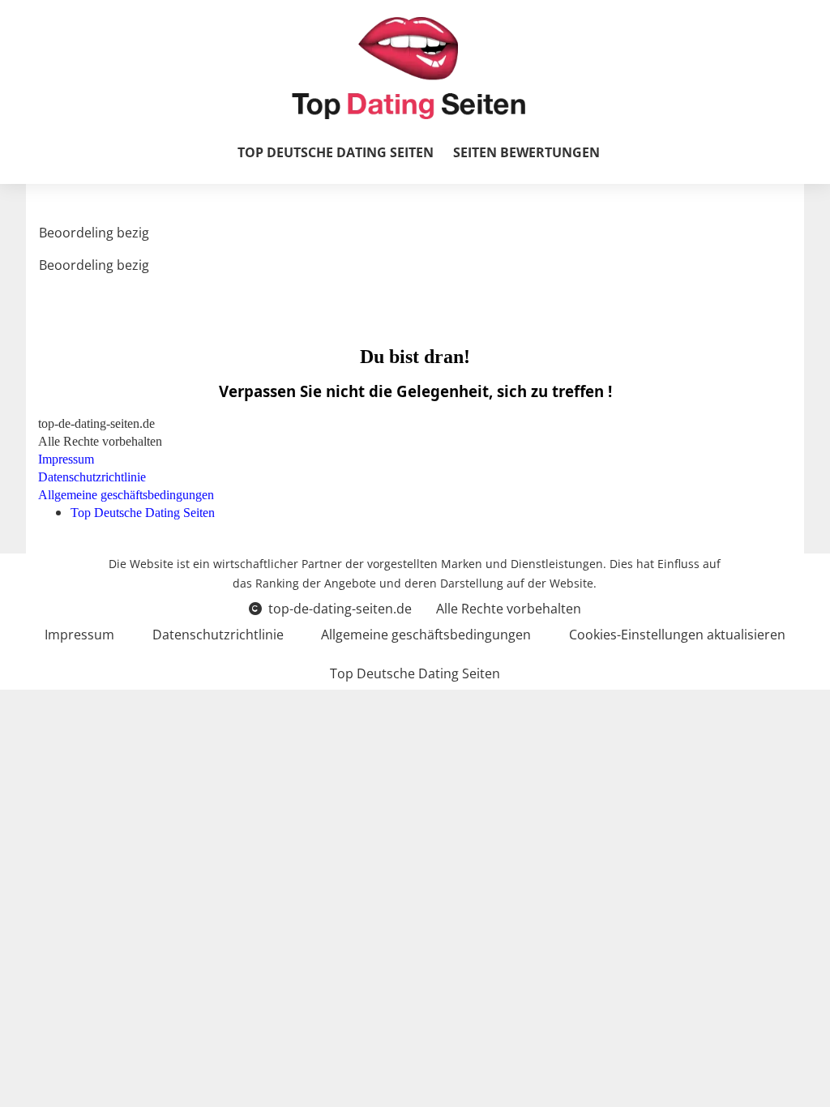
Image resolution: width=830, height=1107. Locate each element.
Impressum (79, 634)
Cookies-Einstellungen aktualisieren (677, 634)
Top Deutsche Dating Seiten (335, 152)
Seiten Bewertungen (526, 152)
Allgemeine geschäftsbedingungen (426, 634)
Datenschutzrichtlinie (218, 634)
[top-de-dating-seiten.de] (408, 68)
